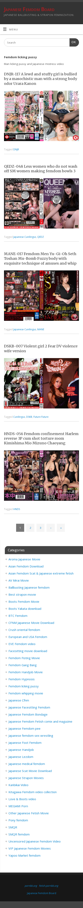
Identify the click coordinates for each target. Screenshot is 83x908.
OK (73, 42)
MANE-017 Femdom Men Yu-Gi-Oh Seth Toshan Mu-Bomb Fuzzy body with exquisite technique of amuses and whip (40, 258)
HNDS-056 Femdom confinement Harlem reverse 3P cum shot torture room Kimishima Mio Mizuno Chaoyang (41, 438)
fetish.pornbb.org (48, 885)
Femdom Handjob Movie (25, 672)
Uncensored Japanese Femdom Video (34, 841)
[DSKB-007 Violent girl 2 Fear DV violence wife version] (41, 384)
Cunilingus (19, 417)
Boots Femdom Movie (23, 601)
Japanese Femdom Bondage (28, 714)
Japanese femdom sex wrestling (30, 735)
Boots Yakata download (24, 609)
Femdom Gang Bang (22, 665)
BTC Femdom (17, 616)
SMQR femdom (19, 834)
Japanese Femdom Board (29, 9)
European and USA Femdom (27, 637)
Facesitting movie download (27, 651)
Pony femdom (18, 820)
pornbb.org (31, 885)
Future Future (41, 417)
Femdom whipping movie (25, 693)
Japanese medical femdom (26, 764)
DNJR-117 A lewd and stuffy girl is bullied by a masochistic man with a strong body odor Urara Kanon (40, 79)
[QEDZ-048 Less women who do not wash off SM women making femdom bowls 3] (41, 204)
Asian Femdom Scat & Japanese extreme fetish (41, 573)
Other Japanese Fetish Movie (28, 813)
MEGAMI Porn (18, 806)
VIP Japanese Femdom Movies (29, 848)
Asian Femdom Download (26, 566)
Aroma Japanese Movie (24, 559)
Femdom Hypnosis (21, 679)
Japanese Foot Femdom (25, 743)
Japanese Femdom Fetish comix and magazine (40, 721)
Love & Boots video (22, 799)
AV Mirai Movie (18, 580)
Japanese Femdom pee (24, 728)
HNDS (16, 509)
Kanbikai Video (18, 785)
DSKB (29, 417)
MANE (40, 329)
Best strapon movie (22, 594)
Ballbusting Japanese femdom (29, 587)
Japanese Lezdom (20, 757)
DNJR (16, 149)
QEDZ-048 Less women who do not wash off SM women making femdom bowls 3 (40, 168)
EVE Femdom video (21, 644)
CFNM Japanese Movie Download (31, 623)
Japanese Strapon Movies (26, 778)
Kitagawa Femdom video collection (32, 792)
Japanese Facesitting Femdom (29, 707)
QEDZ (40, 237)
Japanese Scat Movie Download (30, 771)
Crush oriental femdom (24, 630)
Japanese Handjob (21, 750)
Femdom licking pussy (23, 686)
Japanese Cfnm (18, 700)
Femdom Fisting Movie (24, 658)
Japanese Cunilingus (24, 237)
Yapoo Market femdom (24, 855)
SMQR (12, 827)
